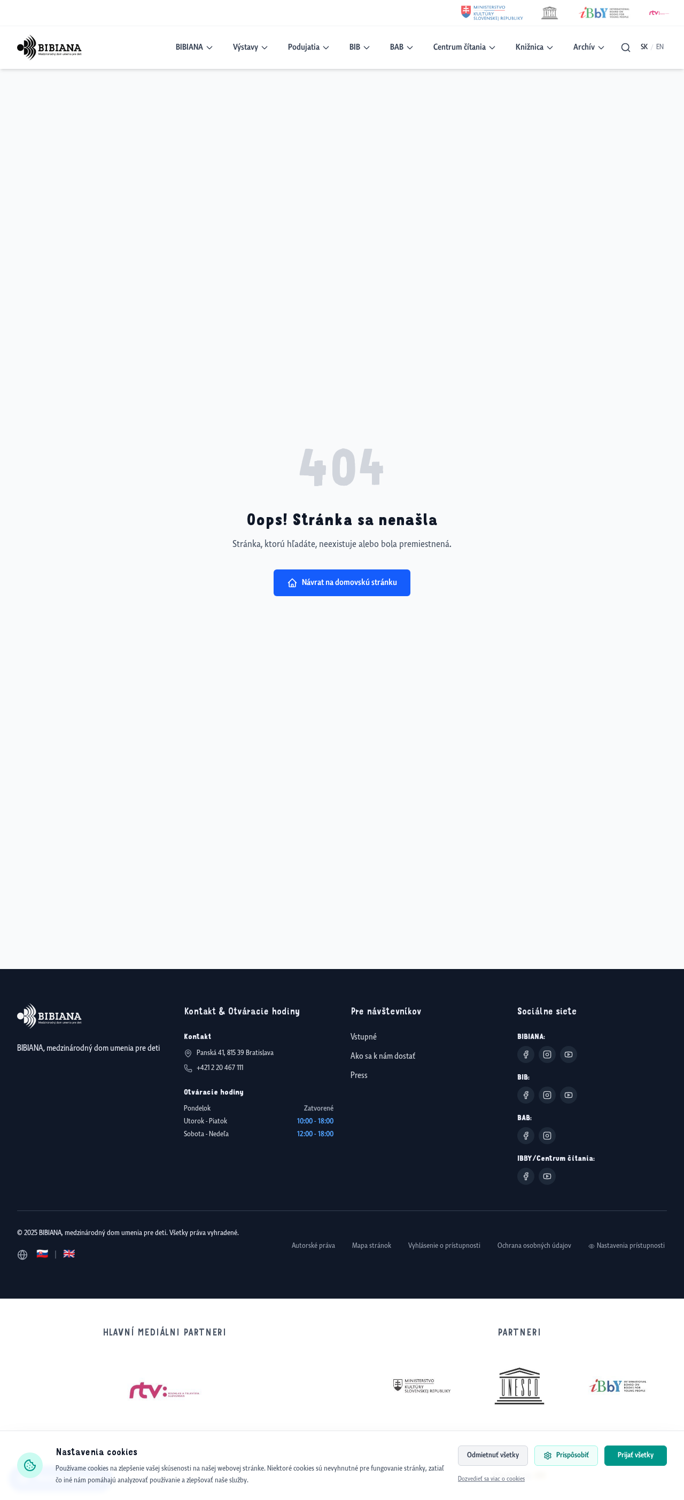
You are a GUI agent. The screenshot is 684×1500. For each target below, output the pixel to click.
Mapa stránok (371, 1246)
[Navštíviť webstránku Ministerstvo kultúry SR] (421, 1386)
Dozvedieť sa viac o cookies (491, 1479)
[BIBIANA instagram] (547, 1054)
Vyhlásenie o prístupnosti (444, 1246)
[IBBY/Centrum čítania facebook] (525, 1176)
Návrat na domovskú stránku (349, 583)
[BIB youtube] (568, 1095)
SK (644, 47)
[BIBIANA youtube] (568, 1054)
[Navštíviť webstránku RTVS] (165, 1390)
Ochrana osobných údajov (534, 1246)
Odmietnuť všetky (493, 1455)
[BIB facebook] (525, 1095)
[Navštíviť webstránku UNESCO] (519, 1386)
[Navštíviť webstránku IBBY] (617, 1386)
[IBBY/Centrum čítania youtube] (547, 1176)
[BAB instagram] (547, 1135)
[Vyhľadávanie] (625, 47)
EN (660, 47)
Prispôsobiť (572, 1455)
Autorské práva (313, 1246)
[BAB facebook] (525, 1135)
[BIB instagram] (547, 1095)
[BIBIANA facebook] (525, 1054)
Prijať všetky (636, 1455)
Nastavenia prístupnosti (631, 1246)
